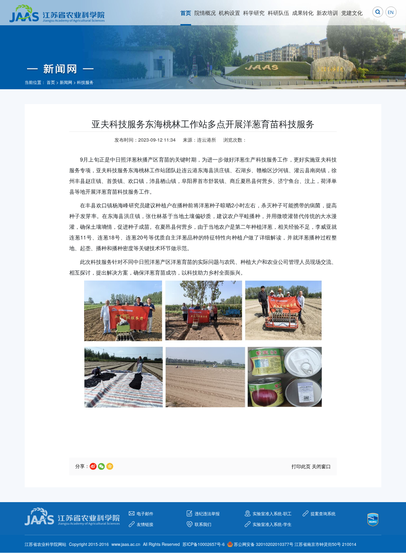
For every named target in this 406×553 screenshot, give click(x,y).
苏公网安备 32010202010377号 (263, 544)
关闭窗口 (321, 466)
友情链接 (145, 524)
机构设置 (229, 12)
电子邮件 (145, 513)
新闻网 (66, 82)
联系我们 (203, 524)
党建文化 (352, 12)
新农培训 (327, 12)
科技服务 (85, 82)
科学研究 (254, 12)
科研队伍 (278, 12)
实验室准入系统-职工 (272, 513)
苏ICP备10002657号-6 (203, 544)
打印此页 (301, 466)
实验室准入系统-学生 (272, 524)
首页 (185, 13)
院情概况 (205, 12)
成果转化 (303, 12)
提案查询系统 (323, 513)
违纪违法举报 (207, 513)
